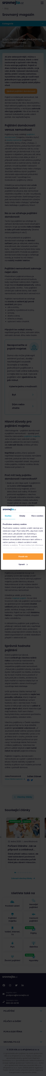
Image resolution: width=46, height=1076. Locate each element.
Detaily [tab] (22, 516)
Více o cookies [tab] (37, 516)
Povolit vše (23, 557)
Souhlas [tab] (8, 516)
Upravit (22, 564)
